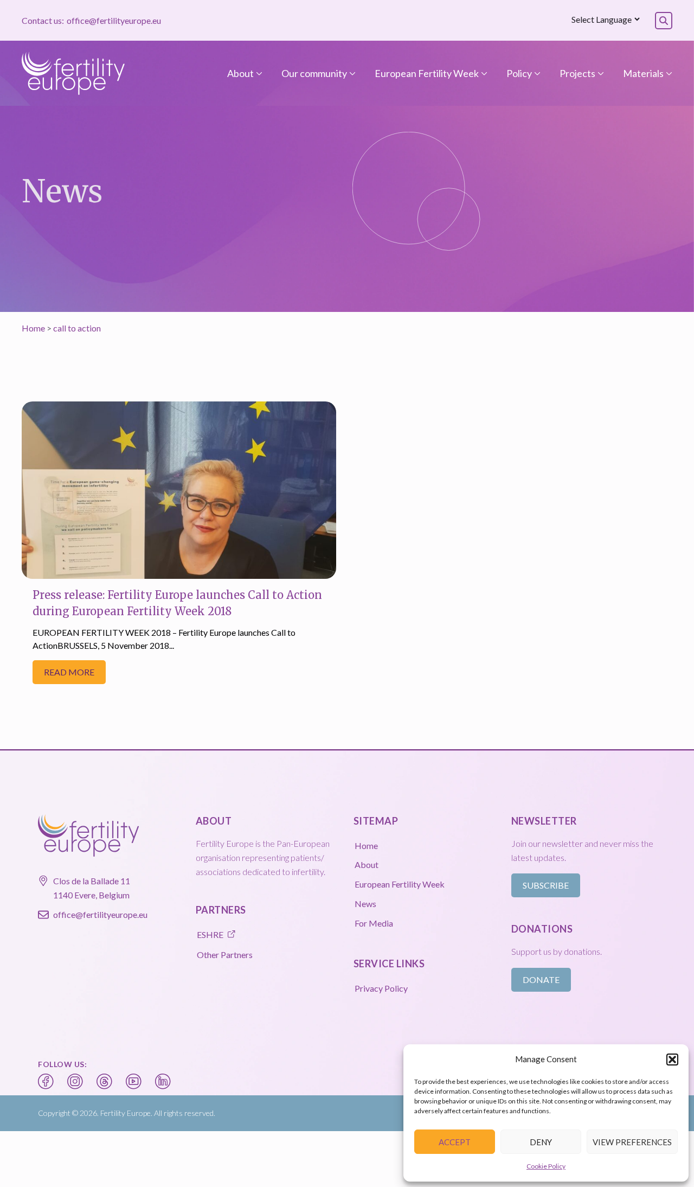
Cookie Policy (546, 1166)
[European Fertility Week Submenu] (483, 73)
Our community (314, 73)
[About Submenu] (258, 73)
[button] (672, 1059)
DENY (541, 1142)
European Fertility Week (427, 73)
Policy (519, 73)
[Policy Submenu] (536, 73)
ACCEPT (455, 1142)
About (240, 73)
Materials (643, 73)
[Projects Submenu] (599, 73)
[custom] (46, 1082)
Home (33, 328)
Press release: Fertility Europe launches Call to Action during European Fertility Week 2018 (177, 603)
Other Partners (225, 954)
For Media (374, 923)
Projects (577, 73)
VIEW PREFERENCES (632, 1142)
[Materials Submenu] (668, 73)
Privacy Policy (381, 988)
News (365, 903)
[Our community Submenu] (351, 73)
